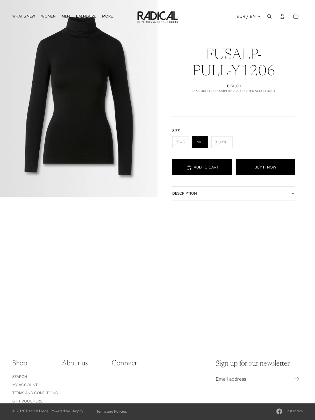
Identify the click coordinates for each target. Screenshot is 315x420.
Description (184, 193)
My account (25, 384)
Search (19, 376)
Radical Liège (37, 411)
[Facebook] (279, 411)
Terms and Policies (111, 411)
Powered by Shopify (66, 411)
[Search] (269, 16)
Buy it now (265, 167)
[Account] (282, 16)
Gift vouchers (27, 401)
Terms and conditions (35, 392)
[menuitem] (107, 16)
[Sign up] (296, 379)
